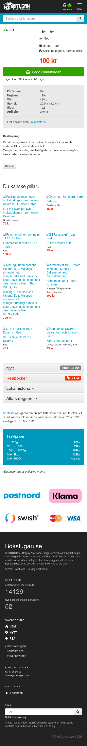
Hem (12, 626)
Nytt (12, 632)
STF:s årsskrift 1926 (59, 243)
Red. (43, 91)
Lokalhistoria (38, 122)
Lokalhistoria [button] (19, 388)
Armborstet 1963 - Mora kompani (62, 282)
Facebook (15, 693)
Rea (11, 638)
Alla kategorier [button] (20, 398)
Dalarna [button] (9, 166)
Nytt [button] (42, 368)
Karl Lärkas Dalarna (59, 341)
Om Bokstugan (16, 646)
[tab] (43, 367)
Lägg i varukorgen (45, 71)
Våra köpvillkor (16, 656)
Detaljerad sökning (15, 717)
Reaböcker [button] (42, 378)
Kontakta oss (11, 413)
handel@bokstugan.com (17, 675)
